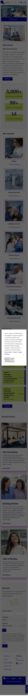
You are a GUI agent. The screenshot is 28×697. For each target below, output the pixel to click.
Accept (7, 358)
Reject (12, 358)
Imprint (15, 352)
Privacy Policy (8, 352)
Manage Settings (9, 361)
